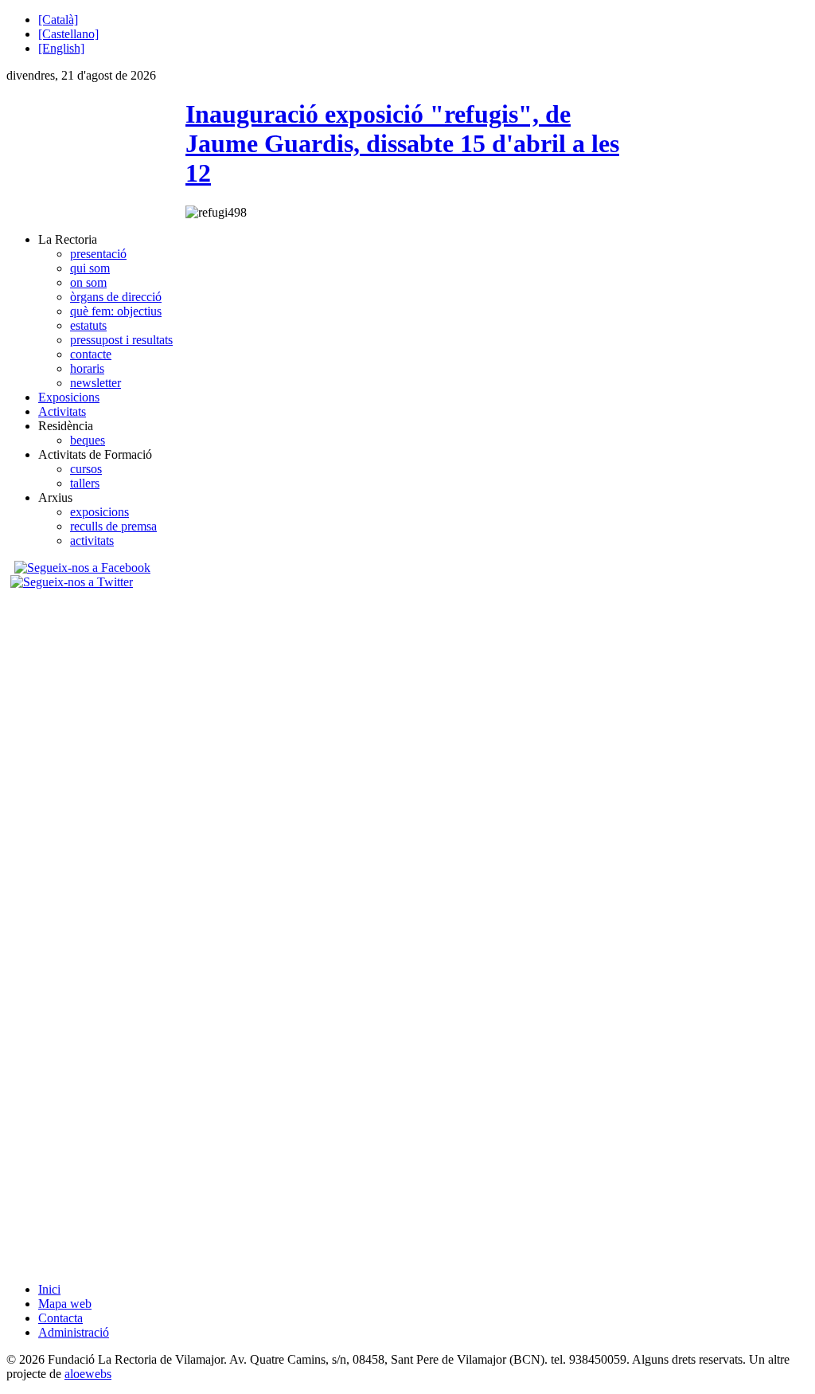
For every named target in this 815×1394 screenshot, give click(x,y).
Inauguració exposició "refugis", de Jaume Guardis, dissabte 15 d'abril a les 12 (402, 143)
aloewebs (87, 1373)
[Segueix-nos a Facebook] (80, 567)
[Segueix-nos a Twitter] (73, 582)
